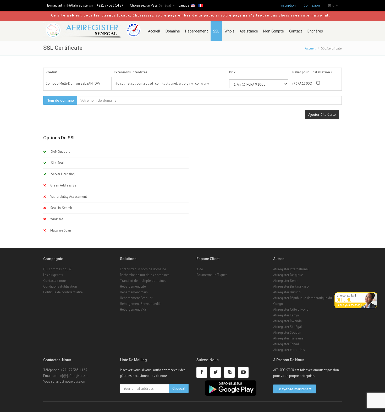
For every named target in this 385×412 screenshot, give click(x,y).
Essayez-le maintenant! (294, 389)
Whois (229, 31)
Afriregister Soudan (287, 332)
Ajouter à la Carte (322, 114)
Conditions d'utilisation (60, 286)
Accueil (154, 31)
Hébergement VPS (133, 309)
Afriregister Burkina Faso (291, 286)
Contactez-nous (55, 280)
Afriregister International (291, 269)
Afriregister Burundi (287, 292)
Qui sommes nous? (57, 269)
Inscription (288, 5)
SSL (216, 31)
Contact (295, 31)
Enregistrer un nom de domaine (143, 269)
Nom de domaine (60, 100)
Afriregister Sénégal (287, 327)
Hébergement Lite (133, 286)
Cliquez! (178, 388)
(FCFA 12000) (302, 83)
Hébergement (196, 31)
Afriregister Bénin (285, 280)
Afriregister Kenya (286, 315)
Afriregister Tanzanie (288, 338)
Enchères (315, 31)
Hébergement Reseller (136, 298)
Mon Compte (273, 31)
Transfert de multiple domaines (143, 280)
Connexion (312, 5)
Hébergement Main (134, 292)
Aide (199, 269)
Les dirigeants (53, 275)
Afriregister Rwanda (287, 321)
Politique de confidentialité (63, 292)
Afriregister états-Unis (289, 350)
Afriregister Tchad (286, 344)
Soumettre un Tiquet (211, 275)
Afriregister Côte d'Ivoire (291, 309)
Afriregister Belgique (288, 275)
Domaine (173, 31)
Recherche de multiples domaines (144, 275)
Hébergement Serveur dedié (140, 303)
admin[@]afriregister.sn (75, 5)
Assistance (249, 31)
